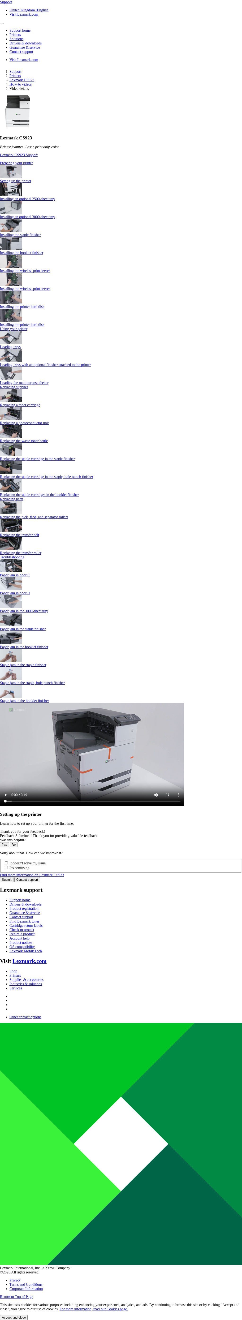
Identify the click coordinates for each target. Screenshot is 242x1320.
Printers (15, 76)
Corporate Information (26, 1289)
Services (15, 988)
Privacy (15, 1280)
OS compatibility (22, 947)
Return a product (22, 934)
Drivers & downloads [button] (25, 43)
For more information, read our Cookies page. (94, 1309)
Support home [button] (19, 30)
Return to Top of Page (16, 1297)
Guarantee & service (24, 913)
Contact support (27, 879)
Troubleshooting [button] (12, 557)
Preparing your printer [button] (16, 163)
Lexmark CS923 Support (19, 155)
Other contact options (25, 1017)
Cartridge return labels (26, 925)
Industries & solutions (25, 984)
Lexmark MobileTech (25, 951)
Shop (13, 971)
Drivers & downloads (25, 904)
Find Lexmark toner (24, 921)
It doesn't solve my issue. (28, 863)
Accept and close (14, 1317)
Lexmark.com (30, 961)
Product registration (24, 908)
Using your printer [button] (13, 329)
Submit (7, 879)
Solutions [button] (16, 39)
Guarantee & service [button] (24, 47)
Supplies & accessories (26, 980)
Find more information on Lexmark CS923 (32, 875)
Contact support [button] (21, 52)
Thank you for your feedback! (22, 831)
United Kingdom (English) (29, 10)
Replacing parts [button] (11, 499)
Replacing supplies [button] (14, 387)
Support (15, 71)
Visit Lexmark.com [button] (23, 14)
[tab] (121, 163)
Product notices (20, 942)
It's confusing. (19, 868)
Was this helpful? (13, 840)
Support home (19, 900)
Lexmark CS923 (21, 80)
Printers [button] (15, 35)
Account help (19, 938)
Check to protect (21, 930)
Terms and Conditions (25, 1284)
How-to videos (20, 84)
